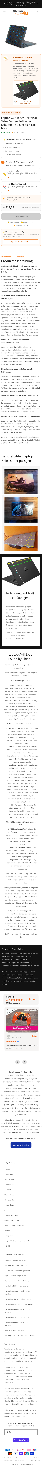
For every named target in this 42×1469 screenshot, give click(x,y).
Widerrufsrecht (9, 1195)
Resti (13, 1035)
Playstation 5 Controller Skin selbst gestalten (17, 1292)
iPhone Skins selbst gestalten (15, 1260)
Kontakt (7, 1169)
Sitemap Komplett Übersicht (14, 1226)
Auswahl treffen (21, 216)
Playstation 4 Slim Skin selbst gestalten (18, 1304)
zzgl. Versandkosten (34, 207)
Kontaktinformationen (26, 1464)
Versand (37, 1461)
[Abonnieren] (34, 1432)
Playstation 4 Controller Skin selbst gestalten (17, 1310)
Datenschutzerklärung (21, 1461)
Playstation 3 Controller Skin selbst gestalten (17, 1323)
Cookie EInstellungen (12, 1220)
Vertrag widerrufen (21, 1145)
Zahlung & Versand (11, 1215)
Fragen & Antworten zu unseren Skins (18, 1241)
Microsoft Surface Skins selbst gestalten (18, 1281)
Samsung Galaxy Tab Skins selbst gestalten (20, 1336)
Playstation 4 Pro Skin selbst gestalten (18, 1299)
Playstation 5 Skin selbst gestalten (17, 1286)
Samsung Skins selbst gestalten (15, 1265)
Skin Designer (9, 1179)
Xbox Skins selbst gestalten (14, 1330)
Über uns (7, 1190)
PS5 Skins (7, 1246)
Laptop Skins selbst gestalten (15, 1276)
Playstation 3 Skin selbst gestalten (17, 1317)
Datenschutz (9, 1205)
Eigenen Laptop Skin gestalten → (21, 242)
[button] (4, 12)
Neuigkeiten (8, 1236)
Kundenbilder (9, 1184)
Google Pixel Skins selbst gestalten (17, 1271)
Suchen (7, 1231)
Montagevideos (9, 1200)
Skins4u (9, 1458)
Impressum (8, 1174)
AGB (6, 1210)
